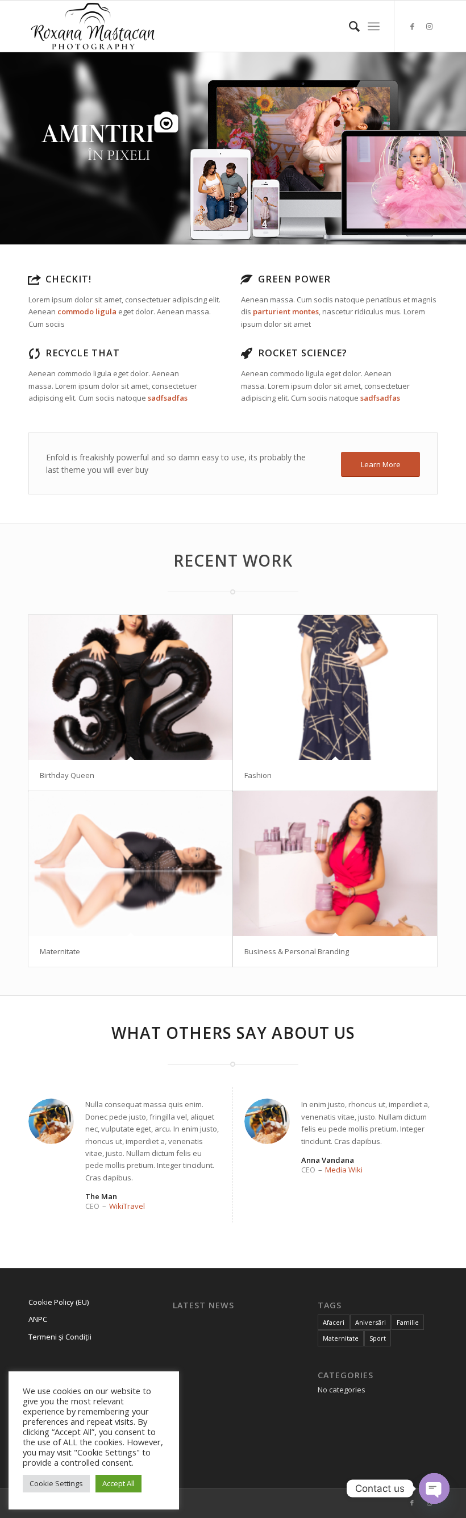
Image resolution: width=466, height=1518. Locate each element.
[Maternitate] (130, 863)
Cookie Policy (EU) (58, 1302)
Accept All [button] (118, 1483)
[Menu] (374, 26)
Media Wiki (344, 1170)
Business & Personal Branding (296, 951)
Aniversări (370, 1322)
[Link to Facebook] (412, 26)
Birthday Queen (67, 775)
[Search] (349, 26)
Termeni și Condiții (59, 1337)
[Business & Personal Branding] (335, 863)
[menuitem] (349, 26)
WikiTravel (127, 1206)
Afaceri (333, 1322)
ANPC (37, 1319)
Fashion (258, 775)
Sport (377, 1338)
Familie (408, 1322)
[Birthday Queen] (130, 687)
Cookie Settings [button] (56, 1483)
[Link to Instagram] (429, 26)
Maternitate (60, 951)
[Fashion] (335, 687)
